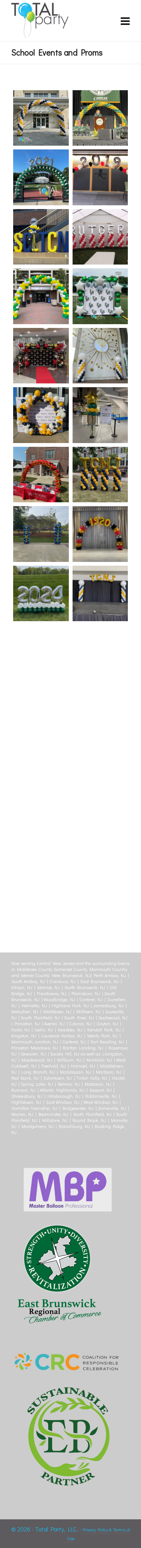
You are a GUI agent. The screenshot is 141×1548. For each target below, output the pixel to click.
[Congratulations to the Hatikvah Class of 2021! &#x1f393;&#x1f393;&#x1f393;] (41, 712)
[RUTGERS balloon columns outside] (100, 237)
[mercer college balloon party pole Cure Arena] (100, 415)
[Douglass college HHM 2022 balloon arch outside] (41, 475)
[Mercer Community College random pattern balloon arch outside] (41, 296)
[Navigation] (125, 21)
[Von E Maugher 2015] (100, 712)
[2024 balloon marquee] (41, 594)
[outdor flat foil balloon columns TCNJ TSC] (41, 534)
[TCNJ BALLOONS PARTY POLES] (41, 237)
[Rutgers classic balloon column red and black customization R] (41, 653)
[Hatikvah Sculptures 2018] (100, 772)
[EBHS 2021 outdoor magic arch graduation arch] (41, 177)
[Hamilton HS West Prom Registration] (100, 831)
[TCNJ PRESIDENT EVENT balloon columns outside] (100, 475)
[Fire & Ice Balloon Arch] (100, 891)
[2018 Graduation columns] (41, 891)
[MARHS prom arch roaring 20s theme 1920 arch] (100, 534)
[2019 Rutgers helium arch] (100, 177)
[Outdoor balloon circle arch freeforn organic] (41, 415)
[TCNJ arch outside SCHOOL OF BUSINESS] (41, 118)
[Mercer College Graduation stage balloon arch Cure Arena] (100, 118)
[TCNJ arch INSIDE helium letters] (100, 594)
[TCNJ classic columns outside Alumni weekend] (100, 356)
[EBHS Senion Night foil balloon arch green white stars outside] (100, 296)
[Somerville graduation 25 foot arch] (100, 653)
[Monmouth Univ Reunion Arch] (41, 772)
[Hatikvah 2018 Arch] (41, 831)
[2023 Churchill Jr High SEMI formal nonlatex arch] (41, 356)
